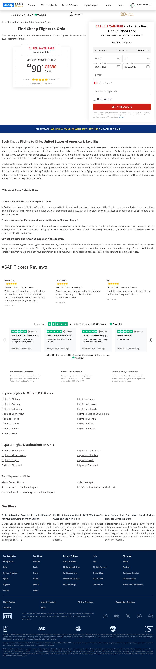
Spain (5, 578)
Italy (5, 567)
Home (4, 22)
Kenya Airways (69, 584)
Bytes (43, 607)
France (6, 590)
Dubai (36, 578)
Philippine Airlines (71, 567)
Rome (35, 573)
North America (21, 22)
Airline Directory (85, 602)
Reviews (126, 567)
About (125, 561)
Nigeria (6, 584)
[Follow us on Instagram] (116, 616)
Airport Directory (48, 602)
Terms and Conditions (133, 584)
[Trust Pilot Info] (127, 14)
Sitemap (7, 607)
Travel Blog (98, 573)
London (36, 561)
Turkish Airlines (70, 573)
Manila (36, 584)
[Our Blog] (150, 616)
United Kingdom (10, 573)
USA (31, 22)
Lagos (35, 590)
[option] (27, 291)
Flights (31, 5)
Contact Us (98, 584)
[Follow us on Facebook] (105, 616)
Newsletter (98, 578)
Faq (94, 561)
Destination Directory (125, 602)
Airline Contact (99, 567)
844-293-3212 (144, 4)
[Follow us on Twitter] (139, 616)
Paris (35, 567)
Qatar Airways (69, 561)
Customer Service (131, 573)
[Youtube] (128, 616)
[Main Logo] (13, 5)
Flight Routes (9, 602)
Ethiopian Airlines (71, 578)
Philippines (8, 561)
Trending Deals (49, 5)
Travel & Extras (70, 5)
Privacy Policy (129, 578)
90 (36, 68)
